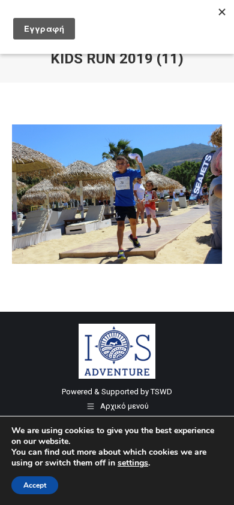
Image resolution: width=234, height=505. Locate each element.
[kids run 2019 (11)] (117, 194)
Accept (34, 485)
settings (133, 463)
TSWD (161, 391)
